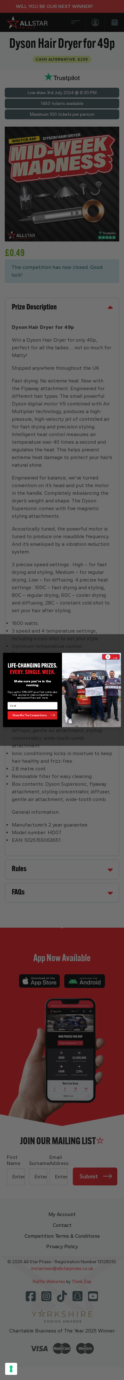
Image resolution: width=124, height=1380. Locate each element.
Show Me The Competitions (29, 715)
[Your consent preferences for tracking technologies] (11, 1369)
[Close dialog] (111, 657)
